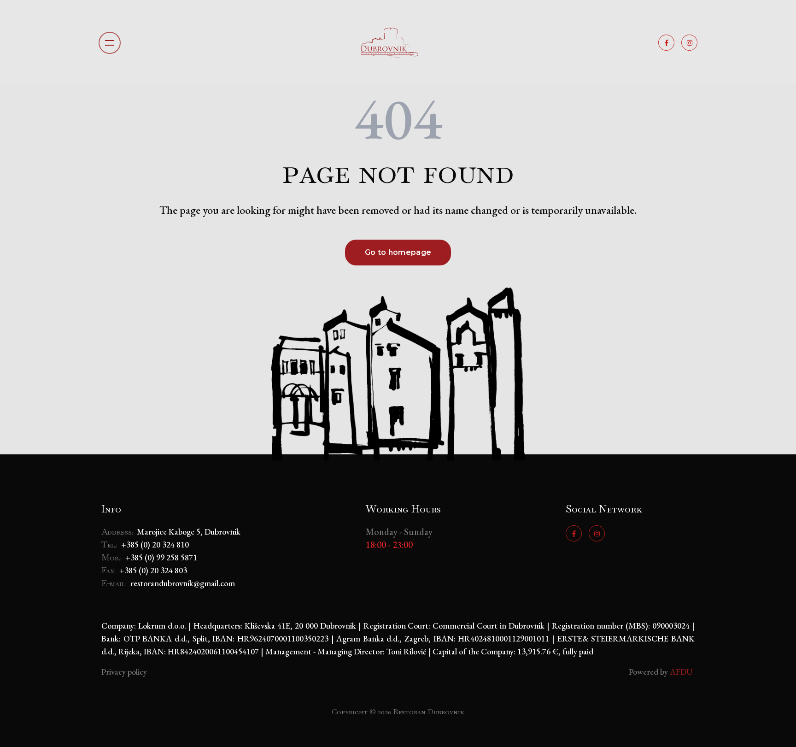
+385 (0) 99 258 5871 (161, 557)
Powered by (662, 671)
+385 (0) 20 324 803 (153, 570)
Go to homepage (398, 252)
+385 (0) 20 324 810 (155, 544)
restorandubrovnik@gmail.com (182, 583)
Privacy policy (124, 671)
